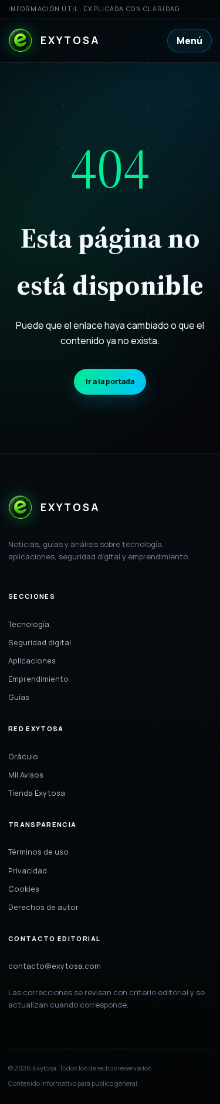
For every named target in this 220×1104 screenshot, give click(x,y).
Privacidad (27, 870)
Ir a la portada (110, 381)
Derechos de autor (43, 907)
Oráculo (23, 756)
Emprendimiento (38, 678)
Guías (18, 697)
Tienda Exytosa (36, 793)
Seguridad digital (39, 642)
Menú (189, 40)
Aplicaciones (32, 660)
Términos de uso (38, 851)
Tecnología (28, 624)
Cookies (23, 888)
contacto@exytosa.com (54, 965)
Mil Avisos (25, 774)
